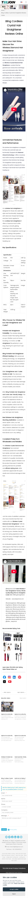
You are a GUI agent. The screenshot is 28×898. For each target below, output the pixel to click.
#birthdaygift (23, 617)
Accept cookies (14, 889)
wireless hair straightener (12, 147)
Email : (3, 793)
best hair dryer (19, 855)
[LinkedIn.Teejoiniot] (14, 679)
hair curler (14, 861)
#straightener (20, 613)
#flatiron (15, 605)
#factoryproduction (19, 609)
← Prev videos (6, 692)
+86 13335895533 (17, 849)
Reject (14, 894)
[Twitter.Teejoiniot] (4, 683)
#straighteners (14, 615)
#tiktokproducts (11, 617)
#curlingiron (22, 605)
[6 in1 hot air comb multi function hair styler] (18, 641)
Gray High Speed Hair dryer (19, 859)
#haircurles (16, 607)
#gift (17, 617)
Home (2, 10)
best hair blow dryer (21, 854)
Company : (4, 810)
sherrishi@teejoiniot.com (16, 847)
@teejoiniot (9, 589)
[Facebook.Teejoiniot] (4, 679)
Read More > (23, 698)
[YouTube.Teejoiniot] (10, 683)
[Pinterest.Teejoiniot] (19, 679)
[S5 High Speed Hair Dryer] (18, 661)
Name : (3, 799)
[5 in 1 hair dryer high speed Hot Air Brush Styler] (7, 651)
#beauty (8, 611)
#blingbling (11, 613)
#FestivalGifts (15, 619)
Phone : (3, 804)
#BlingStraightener (19, 595)
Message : (5, 816)
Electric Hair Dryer (6, 859)
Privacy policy (13, 830)
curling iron (22, 857)
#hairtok (22, 615)
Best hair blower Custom (8, 855)
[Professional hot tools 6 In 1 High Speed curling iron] (18, 651)
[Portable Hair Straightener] (7, 661)
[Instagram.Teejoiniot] (9, 679)
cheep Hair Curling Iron (12, 857)
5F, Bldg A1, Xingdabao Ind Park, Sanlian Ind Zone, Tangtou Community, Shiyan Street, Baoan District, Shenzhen (14, 842)
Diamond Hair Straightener (13, 49)
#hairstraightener (11, 603)
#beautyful (14, 611)
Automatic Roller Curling (8, 854)
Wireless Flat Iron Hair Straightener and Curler (14, 323)
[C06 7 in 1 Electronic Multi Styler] (7, 641)
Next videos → (21, 692)
